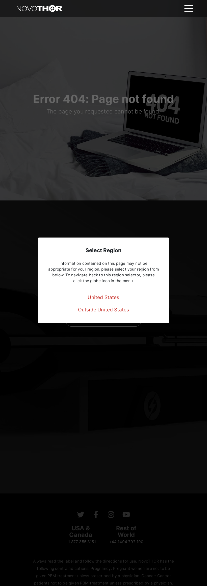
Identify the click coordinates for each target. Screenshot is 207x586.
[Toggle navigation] (188, 8)
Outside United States (103, 310)
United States (103, 297)
